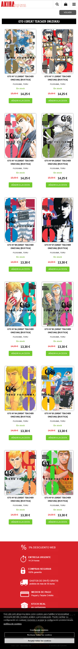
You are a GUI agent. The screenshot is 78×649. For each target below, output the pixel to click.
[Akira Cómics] (13, 4)
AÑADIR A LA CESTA (20, 101)
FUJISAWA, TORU (20, 84)
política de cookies (13, 624)
